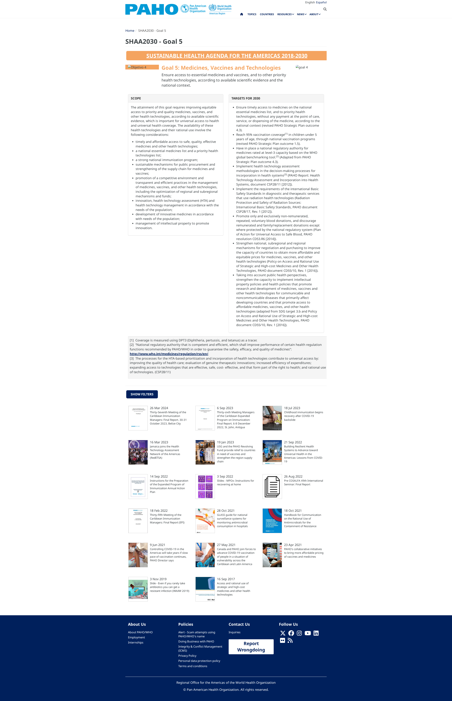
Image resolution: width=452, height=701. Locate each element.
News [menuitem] (300, 14)
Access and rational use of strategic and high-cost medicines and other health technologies (233, 588)
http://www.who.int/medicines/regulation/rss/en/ (169, 354)
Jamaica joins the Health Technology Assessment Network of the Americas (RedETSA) (165, 452)
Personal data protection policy (199, 661)
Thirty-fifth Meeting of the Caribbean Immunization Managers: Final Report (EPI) (167, 518)
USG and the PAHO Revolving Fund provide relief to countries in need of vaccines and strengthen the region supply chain (236, 454)
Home (129, 30)
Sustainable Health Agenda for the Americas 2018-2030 (226, 55)
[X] (283, 634)
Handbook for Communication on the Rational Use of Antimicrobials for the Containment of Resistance (302, 520)
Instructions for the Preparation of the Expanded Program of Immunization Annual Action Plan (169, 486)
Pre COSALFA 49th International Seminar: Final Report (303, 482)
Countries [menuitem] (267, 14)
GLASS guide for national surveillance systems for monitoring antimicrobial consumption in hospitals (232, 520)
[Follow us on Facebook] (291, 634)
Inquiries (234, 632)
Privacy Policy (187, 656)
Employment (136, 637)
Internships (135, 642)
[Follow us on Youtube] (308, 634)
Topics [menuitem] (252, 14)
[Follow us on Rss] (290, 641)
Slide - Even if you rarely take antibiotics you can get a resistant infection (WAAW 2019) (169, 587)
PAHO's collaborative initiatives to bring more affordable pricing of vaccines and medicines (303, 552)
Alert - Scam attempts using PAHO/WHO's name (196, 634)
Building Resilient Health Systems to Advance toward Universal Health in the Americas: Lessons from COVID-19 (303, 454)
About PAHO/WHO (140, 632)
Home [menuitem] (241, 15)
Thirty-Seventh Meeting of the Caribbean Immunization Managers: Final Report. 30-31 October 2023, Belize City (168, 417)
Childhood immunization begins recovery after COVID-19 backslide (303, 415)
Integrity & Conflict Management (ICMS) (200, 649)
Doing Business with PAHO (196, 641)
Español (321, 2)
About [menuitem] (314, 14)
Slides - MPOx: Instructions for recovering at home (235, 482)
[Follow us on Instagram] (299, 634)
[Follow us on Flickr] (282, 641)
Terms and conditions (192, 666)
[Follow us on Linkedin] (316, 634)
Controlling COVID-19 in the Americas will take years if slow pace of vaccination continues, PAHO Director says (169, 554)
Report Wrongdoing (251, 646)
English (310, 2)
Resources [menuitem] (284, 14)
